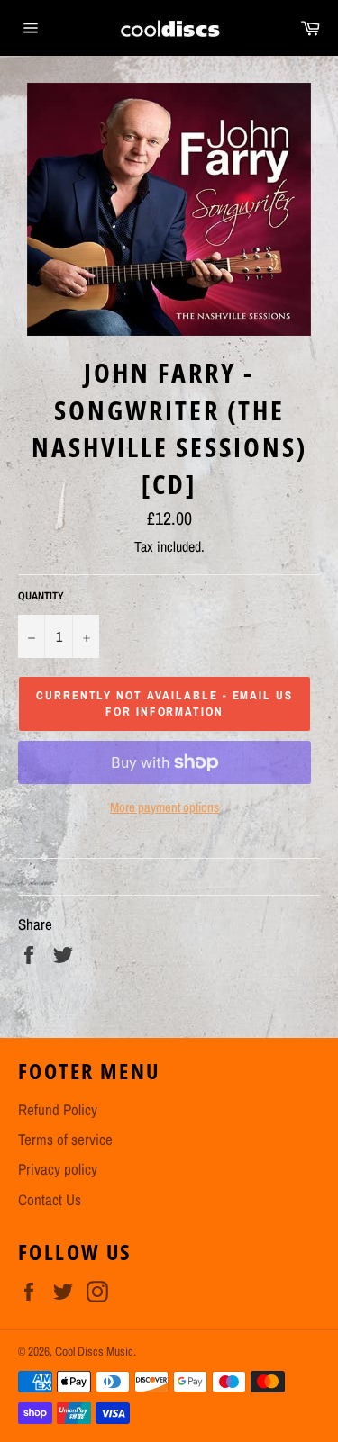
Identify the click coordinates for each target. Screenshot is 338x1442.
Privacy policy (57, 1168)
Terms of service (65, 1139)
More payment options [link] (164, 807)
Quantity (41, 596)
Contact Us (49, 1199)
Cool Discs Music (94, 1351)
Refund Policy (57, 1109)
